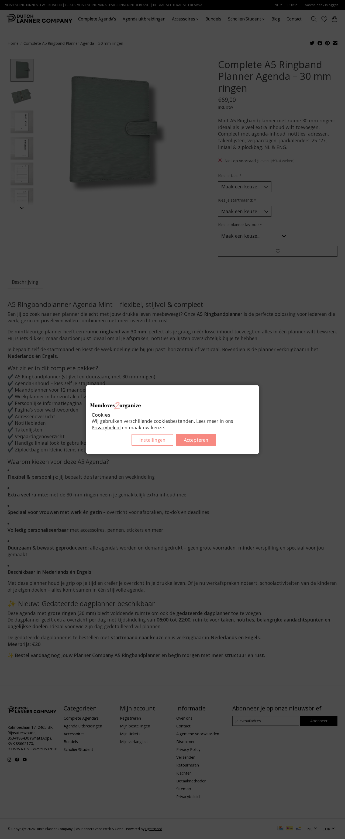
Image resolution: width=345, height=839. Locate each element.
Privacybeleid (106, 427)
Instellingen (152, 440)
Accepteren (196, 440)
